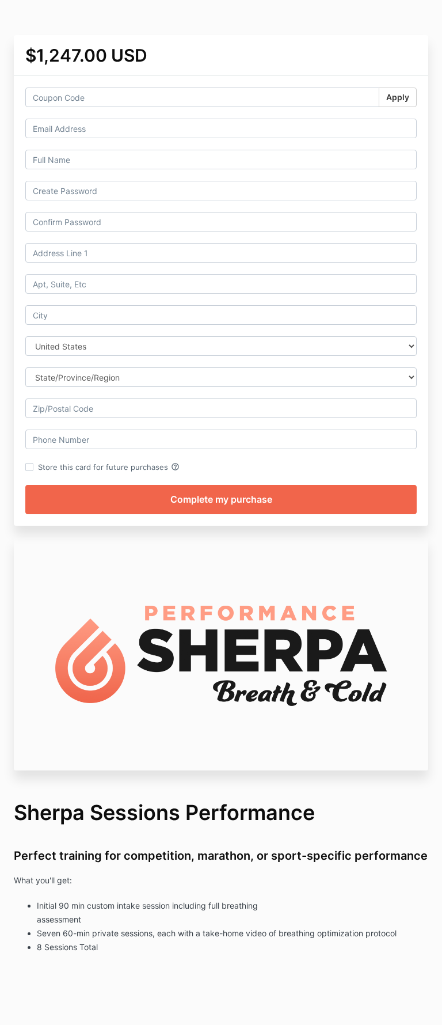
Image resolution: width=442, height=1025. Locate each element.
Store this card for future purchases (109, 467)
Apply (397, 97)
